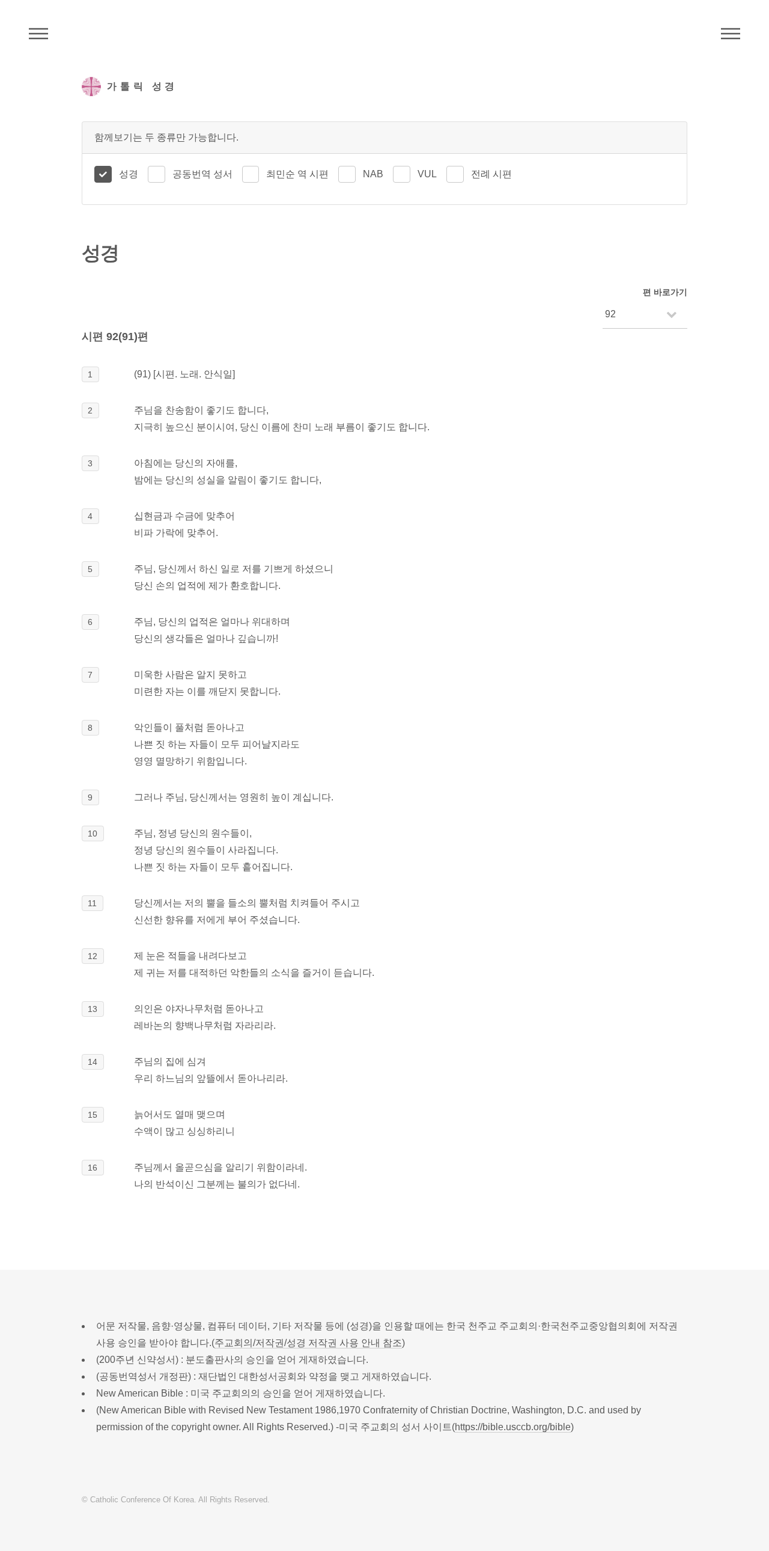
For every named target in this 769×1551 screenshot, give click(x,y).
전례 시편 (491, 174)
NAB (373, 174)
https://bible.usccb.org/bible (513, 1427)
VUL (427, 174)
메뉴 (730, 33)
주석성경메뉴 (38, 33)
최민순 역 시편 (297, 174)
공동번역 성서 (202, 174)
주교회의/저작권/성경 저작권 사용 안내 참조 (308, 1343)
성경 (128, 174)
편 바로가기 (665, 292)
